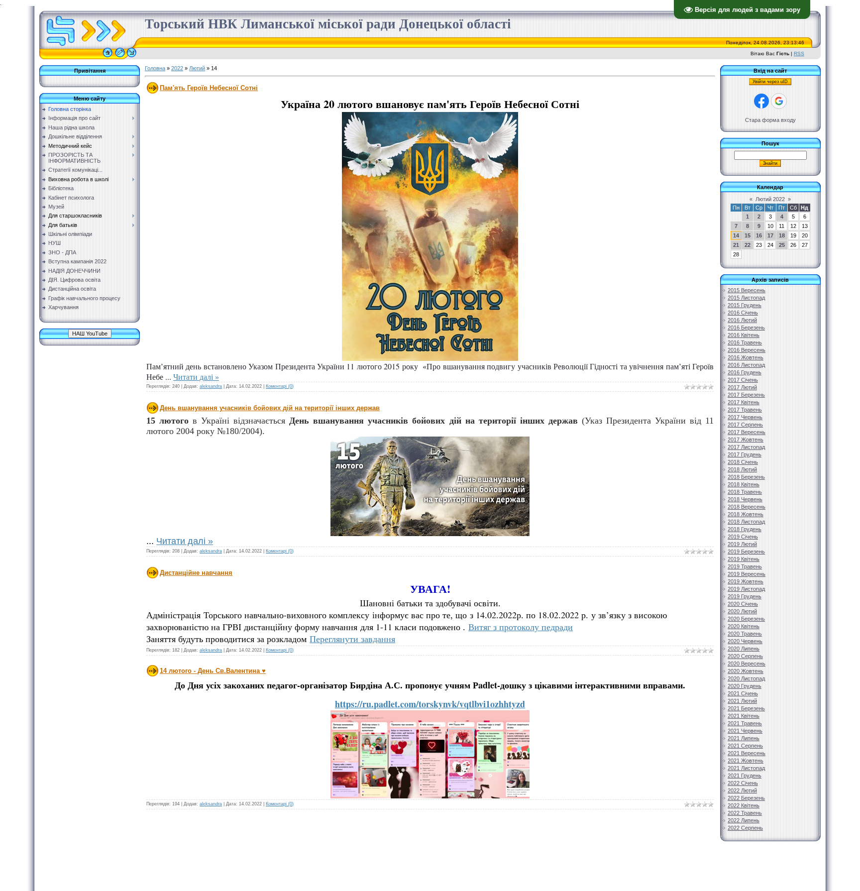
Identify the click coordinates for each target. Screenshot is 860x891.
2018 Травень (745, 492)
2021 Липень (743, 738)
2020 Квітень (743, 626)
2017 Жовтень (745, 440)
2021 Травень (745, 723)
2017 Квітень (743, 402)
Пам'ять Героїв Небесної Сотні (209, 88)
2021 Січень (743, 693)
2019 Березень (746, 552)
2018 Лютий (742, 469)
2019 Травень (745, 566)
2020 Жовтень (745, 671)
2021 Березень (746, 708)
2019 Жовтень (745, 581)
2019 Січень (743, 537)
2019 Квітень (743, 559)
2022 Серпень (745, 828)
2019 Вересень (746, 574)
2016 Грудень (744, 372)
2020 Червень (745, 641)
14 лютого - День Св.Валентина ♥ (213, 670)
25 (782, 245)
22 (748, 245)
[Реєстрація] (120, 57)
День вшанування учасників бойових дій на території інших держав (270, 408)
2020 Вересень (746, 664)
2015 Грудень (744, 305)
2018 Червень (745, 499)
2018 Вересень (746, 507)
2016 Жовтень (745, 357)
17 (770, 235)
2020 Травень (745, 634)
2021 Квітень (743, 716)
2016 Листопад (746, 365)
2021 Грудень (744, 776)
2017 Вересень (746, 432)
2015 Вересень (746, 290)
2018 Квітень (743, 484)
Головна (155, 68)
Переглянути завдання (352, 639)
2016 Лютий (742, 320)
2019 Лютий (742, 544)
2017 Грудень (744, 454)
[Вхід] (131, 57)
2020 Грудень (744, 686)
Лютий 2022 (770, 199)
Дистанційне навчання (196, 572)
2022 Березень (746, 798)
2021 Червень (745, 731)
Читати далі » (196, 376)
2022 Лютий (742, 790)
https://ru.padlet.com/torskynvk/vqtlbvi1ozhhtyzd (430, 703)
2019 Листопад (746, 589)
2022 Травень (745, 813)
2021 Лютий (742, 701)
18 (782, 235)
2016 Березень (746, 328)
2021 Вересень (746, 753)
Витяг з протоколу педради (520, 627)
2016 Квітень (743, 335)
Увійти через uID (770, 81)
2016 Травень (745, 342)
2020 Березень (746, 619)
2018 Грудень (744, 529)
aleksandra (211, 386)
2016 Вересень (746, 350)
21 (736, 245)
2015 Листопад (746, 298)
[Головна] (107, 57)
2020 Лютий (742, 611)
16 (759, 235)
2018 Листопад (746, 522)
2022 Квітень (743, 805)
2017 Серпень (745, 425)
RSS (799, 53)
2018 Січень (743, 462)
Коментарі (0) (280, 386)
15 (748, 235)
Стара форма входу (770, 120)
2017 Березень (746, 395)
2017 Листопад (746, 447)
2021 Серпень (745, 746)
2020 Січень (743, 604)
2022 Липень (743, 820)
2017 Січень (743, 380)
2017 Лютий (742, 387)
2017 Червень (745, 417)
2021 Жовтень (745, 761)
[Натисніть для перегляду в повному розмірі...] (430, 358)
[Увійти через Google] (779, 101)
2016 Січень (743, 313)
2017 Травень (745, 410)
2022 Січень (743, 783)
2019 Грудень (744, 596)
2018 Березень (746, 477)
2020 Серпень (745, 656)
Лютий (197, 68)
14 (736, 235)
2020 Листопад (746, 678)
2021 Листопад (746, 768)
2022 (177, 68)
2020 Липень (743, 649)
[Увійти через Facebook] (761, 101)
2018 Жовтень (745, 514)
